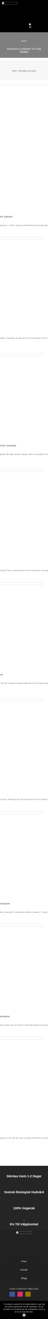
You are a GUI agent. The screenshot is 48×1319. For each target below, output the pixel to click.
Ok (24, 1315)
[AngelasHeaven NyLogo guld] (24, 1232)
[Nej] (45, 1310)
